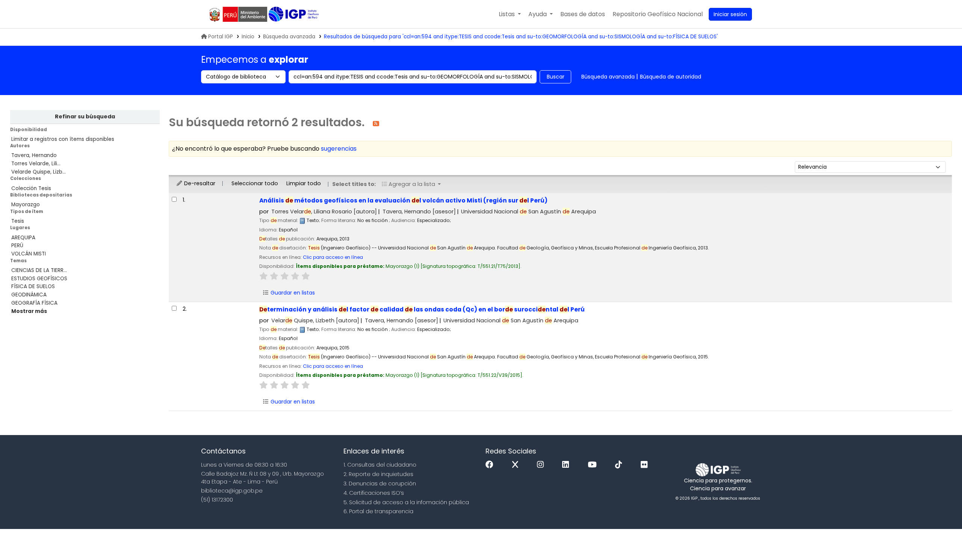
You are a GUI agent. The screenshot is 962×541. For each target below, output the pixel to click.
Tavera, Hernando (34, 155)
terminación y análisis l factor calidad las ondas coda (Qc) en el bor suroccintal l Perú (422, 309)
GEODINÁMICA (29, 294)
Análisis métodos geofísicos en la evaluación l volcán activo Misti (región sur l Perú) (403, 200)
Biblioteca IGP (294, 14)
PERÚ (17, 245)
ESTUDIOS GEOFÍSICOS (39, 278)
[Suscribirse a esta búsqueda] (376, 123)
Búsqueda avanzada (289, 36)
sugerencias (339, 148)
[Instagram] (542, 465)
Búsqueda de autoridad (670, 76)
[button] (510, 14)
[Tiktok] (620, 465)
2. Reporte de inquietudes (378, 474)
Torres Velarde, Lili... (36, 163)
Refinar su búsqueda (85, 116)
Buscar (555, 76)
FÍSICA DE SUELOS (33, 286)
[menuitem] (658, 14)
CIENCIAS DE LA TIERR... (39, 270)
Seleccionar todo (254, 183)
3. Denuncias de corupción (379, 483)
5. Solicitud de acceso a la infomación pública (406, 502)
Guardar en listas (292, 292)
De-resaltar (199, 183)
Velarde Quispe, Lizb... (38, 171)
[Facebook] (491, 465)
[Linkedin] (567, 465)
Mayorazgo (25, 204)
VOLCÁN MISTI (28, 253)
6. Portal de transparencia (378, 511)
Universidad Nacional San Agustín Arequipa (528, 211)
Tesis (17, 221)
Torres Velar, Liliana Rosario (324, 211)
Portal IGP (220, 36)
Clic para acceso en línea (333, 257)
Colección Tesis (31, 188)
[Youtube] (594, 465)
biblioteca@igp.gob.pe (232, 490)
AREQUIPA (23, 237)
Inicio (248, 36)
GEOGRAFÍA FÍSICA (34, 303)
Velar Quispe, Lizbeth (315, 320)
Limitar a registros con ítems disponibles (62, 139)
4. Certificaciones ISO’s (373, 493)
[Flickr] (646, 465)
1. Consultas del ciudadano (379, 464)
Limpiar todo (303, 183)
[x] (517, 465)
